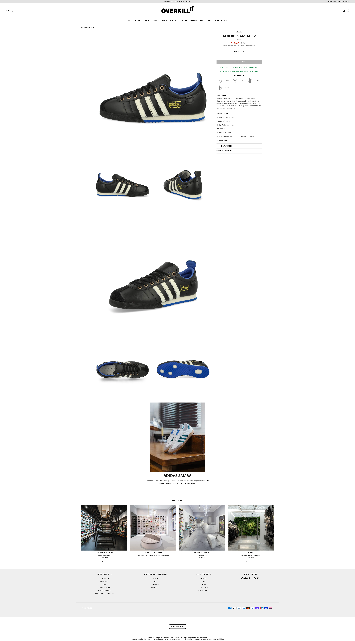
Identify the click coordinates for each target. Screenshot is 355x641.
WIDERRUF (155, 588)
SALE (202, 21)
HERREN (137, 21)
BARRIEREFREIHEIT (104, 591)
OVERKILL (89, 608)
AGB (104, 584)
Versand (235, 45)
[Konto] (343, 11)
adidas (239, 32)
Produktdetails (223, 114)
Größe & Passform (224, 146)
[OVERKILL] (177, 10)
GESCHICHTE (104, 578)
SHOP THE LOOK (221, 21)
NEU (129, 21)
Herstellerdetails (222, 140)
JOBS (204, 584)
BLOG (209, 21)
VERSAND (155, 578)
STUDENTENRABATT (204, 591)
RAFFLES (173, 21)
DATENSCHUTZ (104, 588)
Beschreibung (222, 95)
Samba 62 (91, 27)
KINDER (156, 21)
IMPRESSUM (104, 581)
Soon (164, 21)
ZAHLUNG (155, 584)
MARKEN (193, 21)
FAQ (204, 581)
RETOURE (155, 581)
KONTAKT (203, 578)
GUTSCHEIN (204, 588)
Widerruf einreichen (177, 626)
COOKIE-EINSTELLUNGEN (104, 594)
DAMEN (146, 21)
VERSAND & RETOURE (224, 151)
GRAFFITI (183, 21)
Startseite (84, 27)
